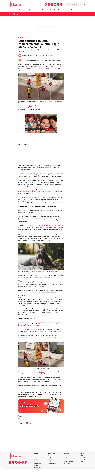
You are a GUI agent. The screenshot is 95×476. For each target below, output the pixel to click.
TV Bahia (41, 372)
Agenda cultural (37, 463)
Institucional (66, 453)
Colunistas (73, 10)
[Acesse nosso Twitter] (52, 4)
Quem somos (67, 456)
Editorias (36, 453)
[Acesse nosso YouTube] (55, 4)
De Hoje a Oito (52, 10)
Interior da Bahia (51, 453)
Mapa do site (67, 463)
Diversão (44, 10)
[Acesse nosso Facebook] (49, 4)
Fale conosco (67, 459)
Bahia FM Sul (83, 457)
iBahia (30, 106)
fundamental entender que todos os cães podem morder (33, 191)
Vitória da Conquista (52, 463)
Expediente (66, 457)
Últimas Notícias (23, 10)
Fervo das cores (37, 467)
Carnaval (31, 10)
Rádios (82, 453)
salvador (25, 418)
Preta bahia (36, 465)
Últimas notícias (37, 456)
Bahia (35, 457)
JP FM (81, 461)
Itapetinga (50, 459)
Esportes (67, 10)
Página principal (51, 456)
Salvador (37, 10)
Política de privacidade (69, 461)
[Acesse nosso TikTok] (58, 4)
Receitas (60, 10)
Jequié (49, 461)
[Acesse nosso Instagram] (46, 4)
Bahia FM (82, 459)
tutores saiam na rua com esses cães (28, 292)
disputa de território (42, 175)
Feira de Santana (51, 457)
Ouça (23, 60)
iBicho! (15, 14)
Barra (20, 418)
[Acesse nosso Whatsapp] (61, 4)
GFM (81, 456)
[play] (41, 354)
